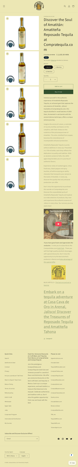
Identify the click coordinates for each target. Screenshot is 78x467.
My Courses (8, 423)
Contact (7, 367)
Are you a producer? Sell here (14, 375)
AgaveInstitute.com (57, 358)
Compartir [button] (49, 338)
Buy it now (58, 92)
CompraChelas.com (57, 371)
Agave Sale (8, 406)
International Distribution (13, 419)
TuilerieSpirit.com (56, 427)
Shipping (53, 60)
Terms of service (10, 388)
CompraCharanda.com (58, 393)
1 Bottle (48, 67)
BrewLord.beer (55, 406)
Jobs (6, 410)
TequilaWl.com (55, 423)
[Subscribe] (37, 438)
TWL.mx (53, 414)
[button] (4, 6)
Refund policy (9, 393)
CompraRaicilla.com (57, 410)
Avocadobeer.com (56, 401)
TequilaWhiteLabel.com (58, 367)
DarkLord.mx (55, 397)
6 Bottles (59, 67)
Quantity (46, 76)
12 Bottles (49, 71)
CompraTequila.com (57, 375)
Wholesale (8, 401)
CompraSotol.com (56, 384)
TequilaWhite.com (56, 419)
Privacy (7, 371)
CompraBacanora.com (58, 388)
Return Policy (9, 384)
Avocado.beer (55, 362)
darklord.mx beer (10, 362)
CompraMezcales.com (57, 380)
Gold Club (60, 248)
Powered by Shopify (23, 462)
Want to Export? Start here (13, 380)
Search (7, 358)
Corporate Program (11, 414)
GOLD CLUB (8, 397)
